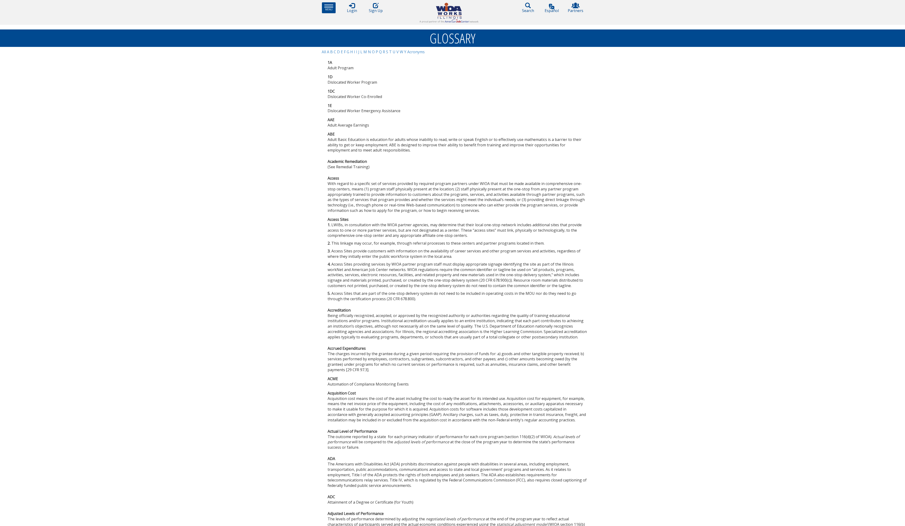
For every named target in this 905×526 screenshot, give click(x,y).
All (324, 51)
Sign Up (376, 10)
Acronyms (416, 51)
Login (352, 10)
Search (528, 10)
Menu (330, 7)
